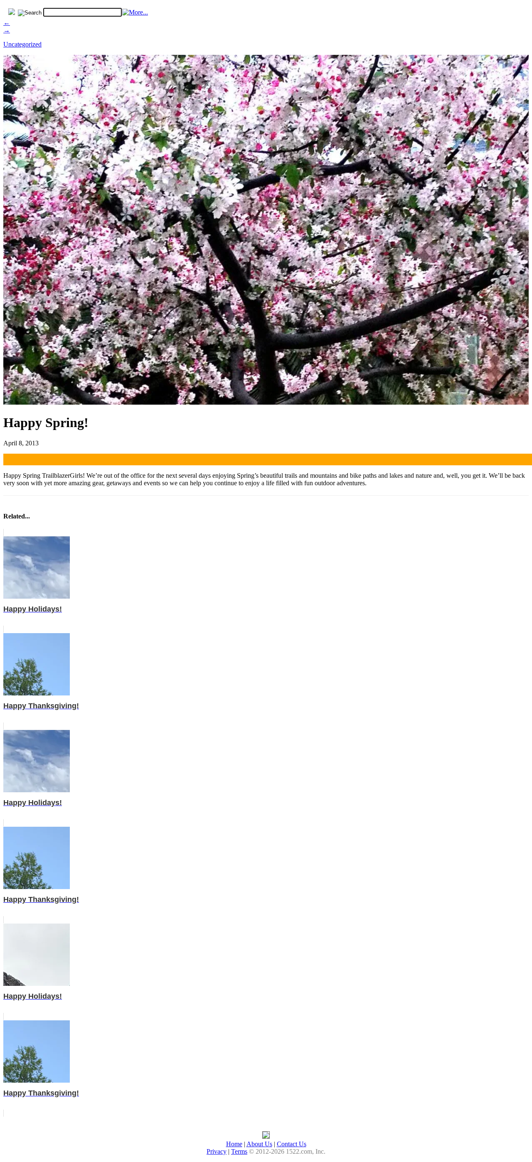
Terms (239, 1151)
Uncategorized (22, 44)
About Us (259, 1143)
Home (234, 1143)
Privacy (217, 1151)
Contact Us (291, 1143)
